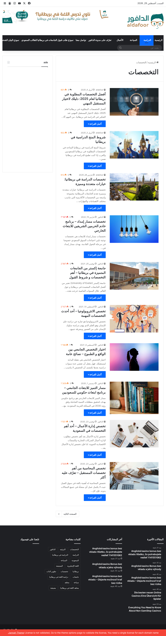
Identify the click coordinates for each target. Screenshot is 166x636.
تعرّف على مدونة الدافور (99, 40)
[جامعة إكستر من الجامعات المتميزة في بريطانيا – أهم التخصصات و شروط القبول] (134, 276)
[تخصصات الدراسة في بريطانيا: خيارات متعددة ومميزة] (134, 187)
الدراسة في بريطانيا (60, 555)
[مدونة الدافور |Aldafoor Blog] (145, 21)
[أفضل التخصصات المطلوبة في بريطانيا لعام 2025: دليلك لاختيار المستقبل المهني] (134, 102)
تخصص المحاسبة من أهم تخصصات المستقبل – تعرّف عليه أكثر (84, 472)
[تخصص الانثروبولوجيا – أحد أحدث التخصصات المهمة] (134, 319)
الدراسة (147, 40)
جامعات (76, 577)
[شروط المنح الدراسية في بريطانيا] (134, 145)
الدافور (100, 217)
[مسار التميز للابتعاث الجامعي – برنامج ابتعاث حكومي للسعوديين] (134, 398)
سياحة (76, 582)
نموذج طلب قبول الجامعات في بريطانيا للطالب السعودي (47, 40)
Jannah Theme (16, 632)
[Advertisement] (27, 118)
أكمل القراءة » (95, 123)
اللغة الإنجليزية (73, 566)
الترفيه (62, 549)
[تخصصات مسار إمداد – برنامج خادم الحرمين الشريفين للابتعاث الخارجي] (134, 229)
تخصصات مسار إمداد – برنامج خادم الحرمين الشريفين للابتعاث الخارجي (84, 226)
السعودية (75, 560)
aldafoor (99, 90)
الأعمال (120, 40)
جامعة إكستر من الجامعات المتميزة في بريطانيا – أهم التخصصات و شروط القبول (87, 272)
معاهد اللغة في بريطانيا (69, 588)
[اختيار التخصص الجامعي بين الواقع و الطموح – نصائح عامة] (134, 357)
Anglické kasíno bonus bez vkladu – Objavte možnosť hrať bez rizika (105, 579)
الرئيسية (158, 40)
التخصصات (74, 549)
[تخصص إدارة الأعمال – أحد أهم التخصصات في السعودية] (134, 433)
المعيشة (59, 566)
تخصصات (64, 571)
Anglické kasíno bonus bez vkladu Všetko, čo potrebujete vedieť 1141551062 (105, 552)
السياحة (133, 40)
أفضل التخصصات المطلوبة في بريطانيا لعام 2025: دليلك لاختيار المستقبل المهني (84, 98)
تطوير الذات (51, 571)
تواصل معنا (81, 40)
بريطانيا (76, 571)
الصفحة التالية (70, 513)
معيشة (53, 588)
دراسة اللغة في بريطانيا (58, 577)
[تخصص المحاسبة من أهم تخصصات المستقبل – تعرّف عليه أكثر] (134, 476)
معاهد (67, 582)
